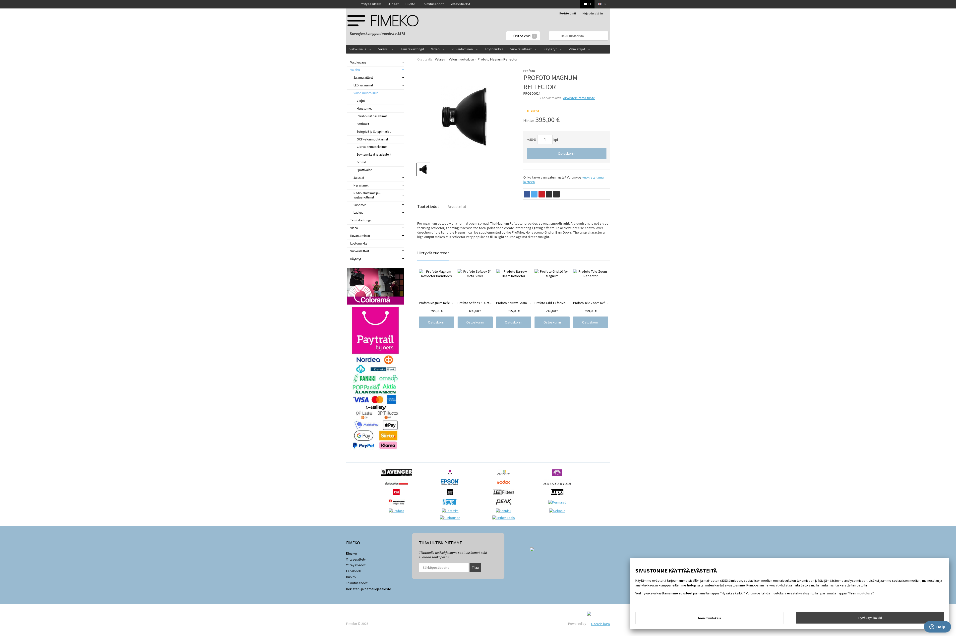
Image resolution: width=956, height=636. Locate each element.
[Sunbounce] (451, 517)
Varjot (361, 101)
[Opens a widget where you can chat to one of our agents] (937, 627)
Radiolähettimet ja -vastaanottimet (367, 195)
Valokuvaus (358, 49)
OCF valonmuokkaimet (372, 139)
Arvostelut (457, 206)
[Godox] (505, 486)
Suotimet (360, 205)
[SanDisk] (505, 511)
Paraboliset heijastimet (372, 116)
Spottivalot (364, 170)
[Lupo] (558, 496)
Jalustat (359, 178)
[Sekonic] (558, 511)
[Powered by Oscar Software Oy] (598, 623)
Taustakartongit (412, 49)
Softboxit (363, 124)
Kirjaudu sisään (593, 13)
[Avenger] (398, 477)
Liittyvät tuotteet (433, 252)
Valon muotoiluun (366, 93)
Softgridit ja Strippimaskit (374, 131)
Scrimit (361, 162)
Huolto (410, 4)
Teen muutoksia (709, 618)
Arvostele (579, 98)
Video (435, 49)
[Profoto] (398, 511)
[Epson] (451, 486)
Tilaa (475, 567)
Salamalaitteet (363, 77)
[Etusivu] (352, 4)
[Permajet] (558, 502)
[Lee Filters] (505, 496)
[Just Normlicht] (451, 496)
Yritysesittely (371, 4)
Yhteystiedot (460, 4)
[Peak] (504, 506)
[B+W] (451, 477)
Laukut (358, 212)
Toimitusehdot (433, 4)
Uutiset (393, 4)
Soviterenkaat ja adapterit (374, 154)
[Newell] (451, 506)
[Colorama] (558, 477)
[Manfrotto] (397, 506)
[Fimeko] (384, 20)
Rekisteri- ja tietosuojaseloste (368, 589)
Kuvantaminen (462, 49)
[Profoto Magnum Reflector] (465, 117)
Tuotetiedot (428, 206)
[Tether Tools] (504, 517)
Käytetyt (550, 49)
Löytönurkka (494, 49)
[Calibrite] (505, 477)
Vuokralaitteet (521, 49)
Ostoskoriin (566, 153)
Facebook (353, 571)
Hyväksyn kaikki (870, 618)
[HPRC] (397, 496)
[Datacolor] (398, 486)
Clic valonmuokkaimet (372, 147)
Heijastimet (364, 108)
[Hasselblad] (558, 486)
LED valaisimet (363, 85)
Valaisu (383, 49)
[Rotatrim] (451, 511)
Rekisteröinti (567, 13)
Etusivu (351, 553)
